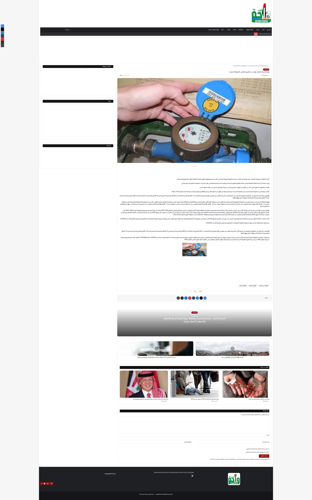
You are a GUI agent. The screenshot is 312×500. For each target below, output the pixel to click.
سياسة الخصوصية (110, 474)
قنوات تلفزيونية (249, 29)
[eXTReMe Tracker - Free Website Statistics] (192, 477)
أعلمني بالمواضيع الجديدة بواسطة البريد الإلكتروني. (257, 452)
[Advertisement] (117, 13)
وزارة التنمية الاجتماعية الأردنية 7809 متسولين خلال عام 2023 (205, 399)
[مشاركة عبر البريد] (182, 298)
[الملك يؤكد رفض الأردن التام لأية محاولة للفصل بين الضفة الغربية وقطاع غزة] (144, 384)
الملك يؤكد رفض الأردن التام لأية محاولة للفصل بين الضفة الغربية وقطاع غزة (150, 399)
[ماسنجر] (186, 298)
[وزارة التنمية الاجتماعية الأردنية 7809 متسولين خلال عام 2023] (194, 384)
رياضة (257, 29)
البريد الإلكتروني (265, 442)
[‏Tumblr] (193, 298)
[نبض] (52, 30)
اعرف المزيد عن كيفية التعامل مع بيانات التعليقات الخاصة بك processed (226, 459)
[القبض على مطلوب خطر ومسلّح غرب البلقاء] (245, 384)
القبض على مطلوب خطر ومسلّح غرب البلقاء (259, 399)
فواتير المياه (252, 286)
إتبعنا (109, 101)
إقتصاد (234, 29)
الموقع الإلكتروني (188, 442)
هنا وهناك (240, 29)
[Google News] (192, 291)
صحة (222, 29)
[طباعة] (178, 298)
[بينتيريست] (189, 298)
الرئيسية (269, 29)
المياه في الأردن (263, 286)
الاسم (267, 435)
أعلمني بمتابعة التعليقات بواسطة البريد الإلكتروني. (257, 449)
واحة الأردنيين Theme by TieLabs (147, 494)
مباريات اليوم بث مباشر (213, 29)
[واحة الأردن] (261, 13)
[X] (201, 298)
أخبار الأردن (261, 66)
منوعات (228, 29)
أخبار (263, 29)
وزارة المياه (242, 286)
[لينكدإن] (197, 298)
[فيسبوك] (205, 298)
